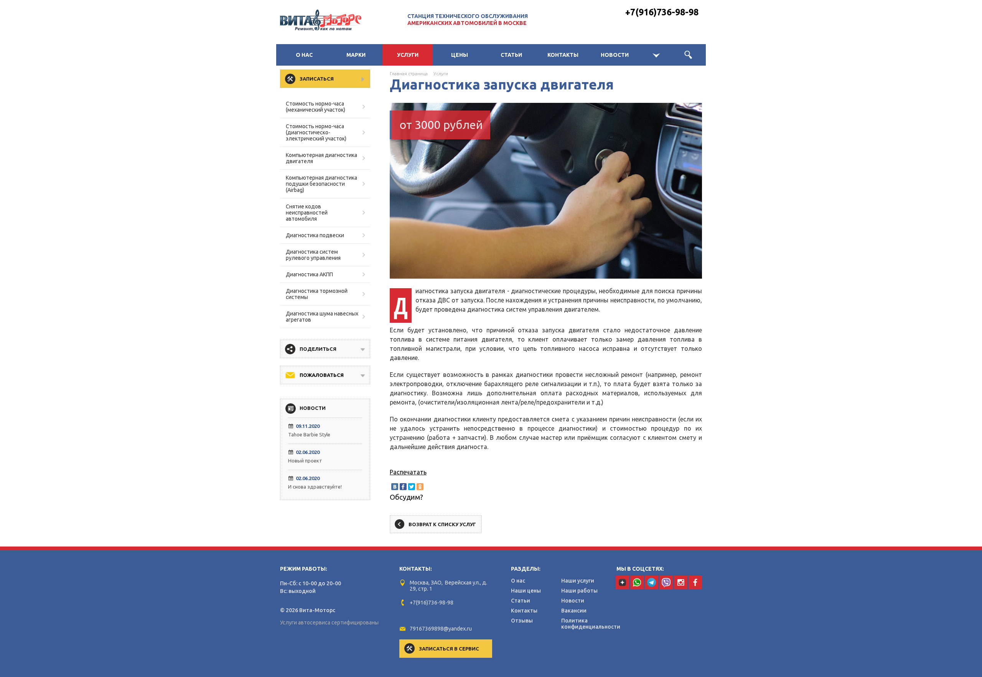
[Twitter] (411, 486)
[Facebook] (403, 486)
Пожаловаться (322, 375)
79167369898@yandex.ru (441, 629)
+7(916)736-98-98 (662, 12)
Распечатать (408, 472)
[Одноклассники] (420, 486)
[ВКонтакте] (394, 486)
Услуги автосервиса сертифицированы (329, 622)
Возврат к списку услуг (442, 524)
